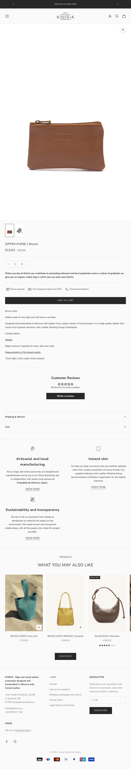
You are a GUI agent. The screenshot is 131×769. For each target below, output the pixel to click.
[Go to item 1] (9, 230)
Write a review (65, 396)
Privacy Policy (56, 699)
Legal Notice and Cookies (61, 705)
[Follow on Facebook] (6, 741)
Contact (53, 684)
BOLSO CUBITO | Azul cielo (24, 636)
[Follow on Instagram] (15, 741)
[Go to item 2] (19, 230)
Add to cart (65, 300)
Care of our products (59, 689)
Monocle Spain (22, 730)
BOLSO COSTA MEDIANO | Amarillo (66, 636)
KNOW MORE (32, 488)
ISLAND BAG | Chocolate (107, 636)
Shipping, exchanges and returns (65, 694)
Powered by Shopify (72, 752)
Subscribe (101, 710)
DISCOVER (65, 656)
